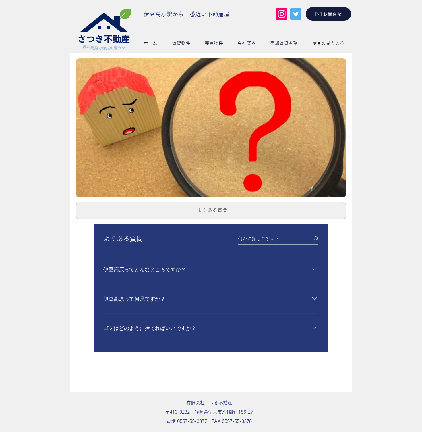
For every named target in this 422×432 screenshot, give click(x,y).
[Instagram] (281, 14)
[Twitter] (295, 14)
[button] (181, 43)
